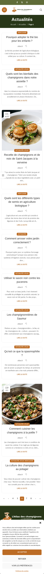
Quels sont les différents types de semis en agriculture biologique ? (22, 202)
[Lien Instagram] (27, 2)
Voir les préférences (22, 566)
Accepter (22, 552)
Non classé (22, 32)
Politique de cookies (22, 571)
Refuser (22, 559)
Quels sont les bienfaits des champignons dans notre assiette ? (22, 77)
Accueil (13, 24)
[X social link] (22, 2)
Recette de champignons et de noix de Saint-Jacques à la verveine (22, 158)
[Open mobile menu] (4, 9)
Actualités (22, 24)
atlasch (20, 46)
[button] (40, 523)
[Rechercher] (40, 9)
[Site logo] (22, 10)
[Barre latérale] (3, 175)
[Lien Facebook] (17, 2)
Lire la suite (22, 60)
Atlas (26, 69)
